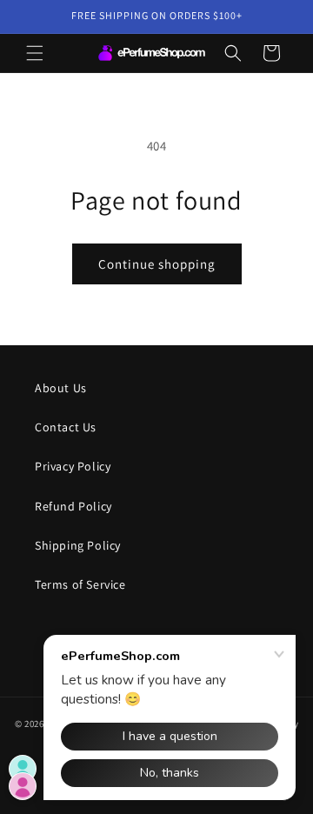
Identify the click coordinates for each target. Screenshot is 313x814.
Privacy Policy (72, 466)
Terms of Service (80, 584)
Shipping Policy (78, 545)
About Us (61, 388)
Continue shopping (157, 264)
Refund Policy (73, 506)
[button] (35, 53)
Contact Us (66, 427)
